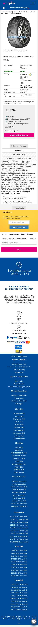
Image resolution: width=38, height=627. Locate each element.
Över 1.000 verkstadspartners (19, 323)
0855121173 (19, 273)
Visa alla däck (7, 12)
